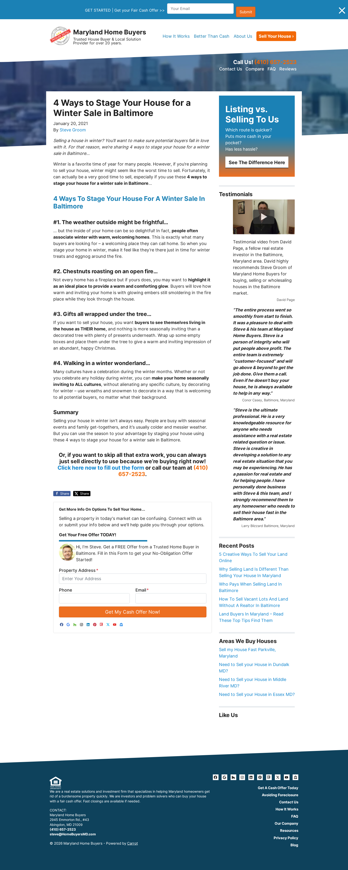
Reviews (288, 68)
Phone (65, 590)
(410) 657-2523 (275, 62)
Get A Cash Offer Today (278, 788)
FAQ (272, 68)
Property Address (78, 570)
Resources (289, 830)
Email (142, 590)
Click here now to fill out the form (101, 467)
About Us (243, 36)
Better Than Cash (211, 36)
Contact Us (230, 68)
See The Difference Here (257, 162)
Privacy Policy (286, 838)
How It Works (176, 36)
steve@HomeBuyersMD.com (73, 834)
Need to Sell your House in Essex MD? (257, 694)
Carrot (132, 843)
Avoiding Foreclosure (280, 795)
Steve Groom (73, 129)
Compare (254, 68)
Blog (294, 845)
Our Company (286, 823)
